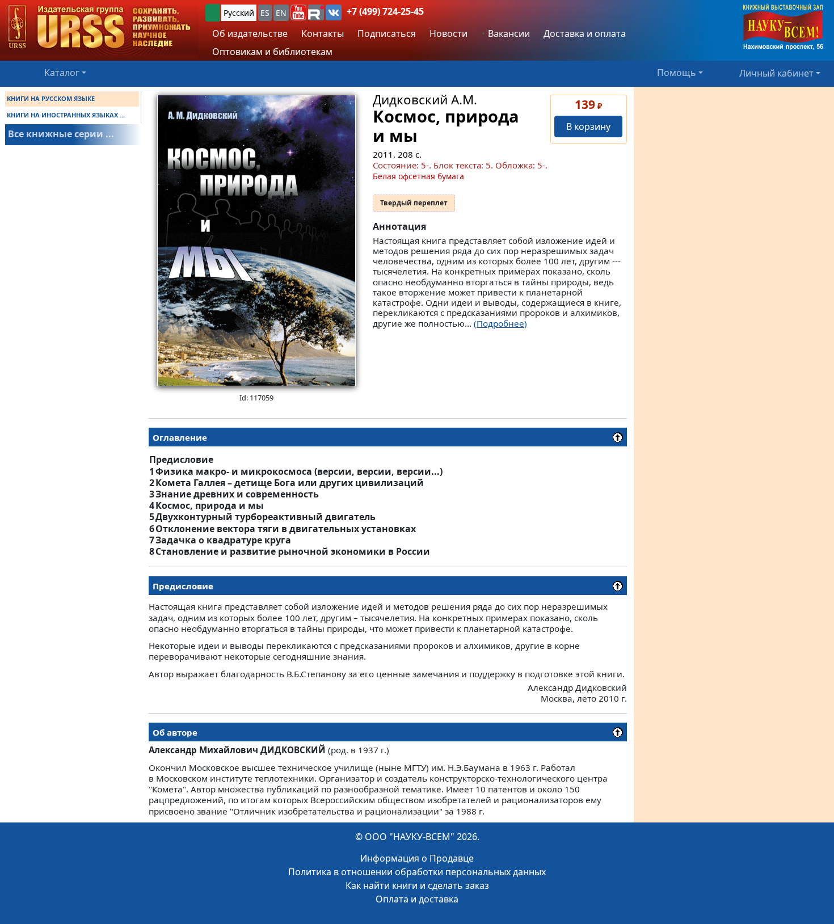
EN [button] (281, 12)
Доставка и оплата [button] (585, 33)
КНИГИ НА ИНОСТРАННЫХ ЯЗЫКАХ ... (66, 115)
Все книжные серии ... (61, 134)
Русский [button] (239, 12)
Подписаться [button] (386, 33)
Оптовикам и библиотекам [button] (272, 51)
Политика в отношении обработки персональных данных (417, 872)
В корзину (588, 126)
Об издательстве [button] (250, 33)
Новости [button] (448, 33)
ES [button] (264, 12)
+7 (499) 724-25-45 (385, 11)
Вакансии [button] (508, 33)
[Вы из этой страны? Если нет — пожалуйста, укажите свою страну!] (212, 13)
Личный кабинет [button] (776, 72)
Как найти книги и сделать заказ (417, 885)
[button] (298, 12)
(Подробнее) (500, 323)
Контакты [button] (322, 33)
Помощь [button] (676, 72)
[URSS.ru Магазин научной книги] (99, 27)
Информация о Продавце (417, 858)
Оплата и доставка (417, 899)
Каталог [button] (61, 72)
